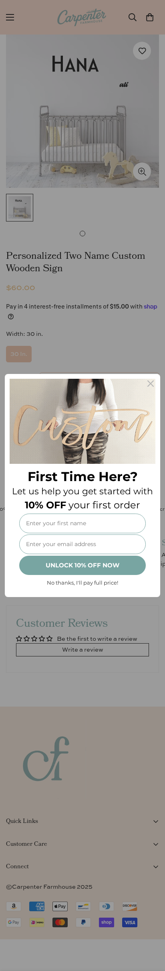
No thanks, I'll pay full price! (82, 582)
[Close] (150, 383)
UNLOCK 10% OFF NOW (82, 565)
